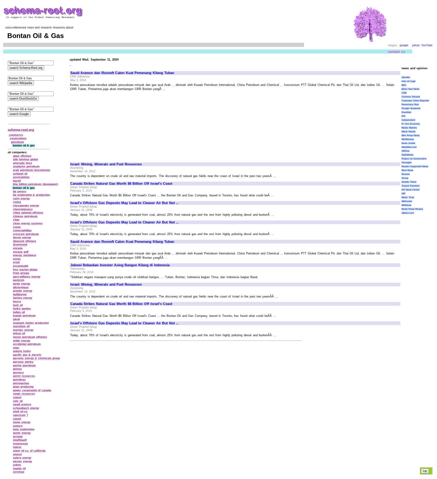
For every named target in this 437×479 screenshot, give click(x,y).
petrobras (19, 379)
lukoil (16, 319)
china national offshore (28, 212)
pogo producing (23, 386)
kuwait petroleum (24, 315)
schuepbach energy (26, 408)
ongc (16, 347)
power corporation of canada (32, 390)
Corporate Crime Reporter (415, 100)
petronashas (21, 383)
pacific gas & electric (27, 354)
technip (18, 436)
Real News (407, 170)
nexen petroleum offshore (30, 337)
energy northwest (24, 255)
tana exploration (23, 429)
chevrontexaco (23, 209)
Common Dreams (410, 96)
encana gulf (20, 252)
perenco (18, 372)
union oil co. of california (29, 450)
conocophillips (22, 230)
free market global (25, 269)
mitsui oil (19, 333)
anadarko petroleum (26, 166)
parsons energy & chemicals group (36, 358)
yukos (17, 464)
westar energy (22, 461)
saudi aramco (22, 404)
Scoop (404, 178)
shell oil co (20, 411)
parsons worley (23, 362)
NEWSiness (407, 139)
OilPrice (405, 151)
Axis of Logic (408, 81)
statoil (17, 418)
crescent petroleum (26, 234)
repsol (17, 397)
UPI (403, 193)
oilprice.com (407, 213)
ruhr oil (18, 401)
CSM (404, 93)
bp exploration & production (31, 195)
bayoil (17, 180)
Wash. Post (407, 197)
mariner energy (23, 330)
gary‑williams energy (27, 276)
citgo (16, 219)
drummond (20, 244)
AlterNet (405, 77)
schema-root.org (21, 130)
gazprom (18, 280)
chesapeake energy (26, 205)
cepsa (17, 202)
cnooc (17, 227)
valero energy (22, 457)
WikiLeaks (406, 201)
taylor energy (22, 433)
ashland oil (20, 173)
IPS (403, 116)
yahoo (416, 45)
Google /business (410, 108)
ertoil (16, 262)
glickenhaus (21, 287)
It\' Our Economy (410, 124)
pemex (17, 369)
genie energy (21, 283)
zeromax (18, 472)
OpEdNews (407, 155)
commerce (16, 135)
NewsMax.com (409, 147)
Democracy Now (410, 104)
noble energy (21, 340)
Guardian (406, 112)
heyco (17, 301)
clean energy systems (28, 223)
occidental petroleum (27, 344)
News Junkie (408, 143)
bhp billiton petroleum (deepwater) (35, 184)
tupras (17, 447)
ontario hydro (22, 351)
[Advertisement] (108, 124)
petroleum (17, 142)
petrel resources (24, 376)
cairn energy (21, 198)
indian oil (19, 312)
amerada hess (22, 163)
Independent (408, 120)
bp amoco (19, 191)
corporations (18, 138)
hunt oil (18, 305)
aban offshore (22, 156)
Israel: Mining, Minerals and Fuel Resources (106, 164)
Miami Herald (408, 131)
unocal (17, 454)
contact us (396, 52)
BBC (403, 85)
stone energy (21, 422)
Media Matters (409, 127)
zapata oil (19, 468)
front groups (21, 273)
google (404, 45)
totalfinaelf (20, 440)
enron (16, 259)
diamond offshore (24, 241)
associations (21, 177)
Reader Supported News (414, 166)
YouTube (426, 45)
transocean (20, 443)
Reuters (405, 174)
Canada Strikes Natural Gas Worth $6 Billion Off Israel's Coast (121, 183)
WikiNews (406, 205)
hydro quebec (22, 308)
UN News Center (410, 189)
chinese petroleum (25, 216)
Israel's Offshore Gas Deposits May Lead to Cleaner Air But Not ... (124, 203)
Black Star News (410, 89)
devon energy (22, 237)
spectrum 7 (20, 415)
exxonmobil (20, 266)
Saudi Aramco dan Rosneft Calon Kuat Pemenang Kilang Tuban (122, 73)
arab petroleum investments (31, 170)
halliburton (20, 294)
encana (18, 248)
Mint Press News (410, 135)
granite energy (22, 290)
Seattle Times (408, 182)
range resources (24, 393)
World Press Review (412, 209)
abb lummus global (25, 159)
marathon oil (21, 326)
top (425, 471)
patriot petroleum (24, 365)
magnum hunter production (31, 323)
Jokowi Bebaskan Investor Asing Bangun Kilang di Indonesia (120, 265)
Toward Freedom (410, 185)
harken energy (22, 298)
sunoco (18, 426)
